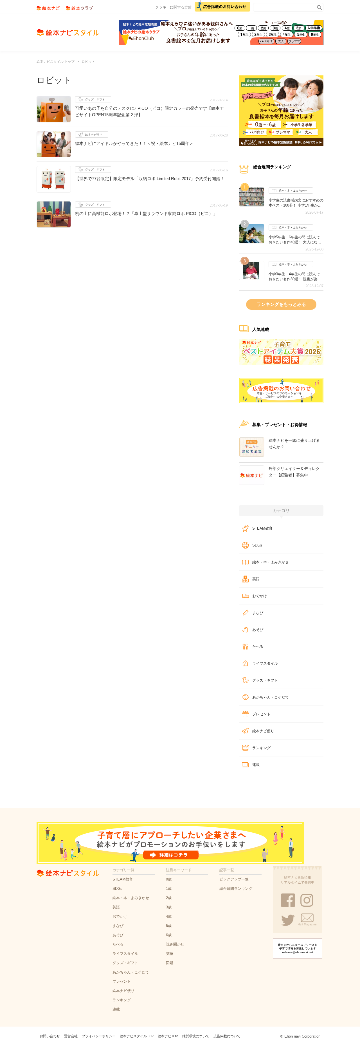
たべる (257, 646)
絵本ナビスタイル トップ (56, 62)
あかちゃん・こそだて (270, 697)
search (318, 6)
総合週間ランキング (235, 888)
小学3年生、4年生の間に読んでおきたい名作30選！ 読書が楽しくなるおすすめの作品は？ (295, 276)
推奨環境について (195, 1036)
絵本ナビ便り (93, 134)
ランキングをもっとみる (281, 304)
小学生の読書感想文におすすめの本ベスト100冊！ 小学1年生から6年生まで (296, 203)
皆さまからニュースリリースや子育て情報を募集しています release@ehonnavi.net (297, 948)
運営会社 (71, 1036)
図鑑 (169, 963)
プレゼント (261, 714)
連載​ (256, 765)
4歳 (169, 916)
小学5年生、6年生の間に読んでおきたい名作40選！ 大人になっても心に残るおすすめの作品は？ (296, 240)
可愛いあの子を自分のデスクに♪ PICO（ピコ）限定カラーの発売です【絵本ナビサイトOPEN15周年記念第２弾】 (149, 111)
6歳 (169, 935)
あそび (257, 630)
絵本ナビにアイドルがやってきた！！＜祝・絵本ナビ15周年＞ (134, 143)
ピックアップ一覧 (234, 879)
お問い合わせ (50, 1036)
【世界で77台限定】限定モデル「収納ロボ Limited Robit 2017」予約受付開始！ (149, 178)
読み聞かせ (175, 944)
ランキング (261, 748)
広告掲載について (226, 1036)
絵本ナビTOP (168, 1036)
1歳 (169, 888)
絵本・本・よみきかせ (293, 190)
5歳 (169, 926)
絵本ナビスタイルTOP (137, 1036)
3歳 (169, 907)
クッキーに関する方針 (173, 7)
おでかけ (259, 596)
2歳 (169, 898)
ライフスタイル (265, 663)
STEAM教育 (262, 528)
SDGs (257, 545)
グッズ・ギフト (95, 99)
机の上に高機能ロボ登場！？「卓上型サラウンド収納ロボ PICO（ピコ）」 (146, 213)
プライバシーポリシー (99, 1036)
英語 (256, 579)
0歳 (169, 879)
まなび (257, 613)
